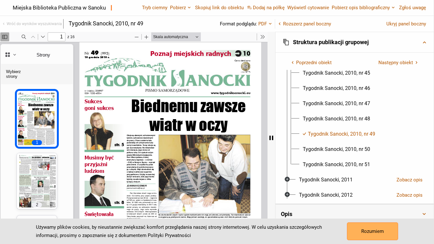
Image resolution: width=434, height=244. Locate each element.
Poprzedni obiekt (314, 62)
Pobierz (178, 7)
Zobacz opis (410, 180)
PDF (262, 24)
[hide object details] (271, 138)
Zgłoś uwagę (412, 7)
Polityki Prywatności (169, 235)
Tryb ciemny (154, 7)
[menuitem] (336, 73)
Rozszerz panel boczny (307, 24)
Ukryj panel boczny (406, 24)
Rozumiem (372, 231)
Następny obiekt (395, 62)
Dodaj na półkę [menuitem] (269, 7)
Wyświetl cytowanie (308, 7)
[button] (354, 42)
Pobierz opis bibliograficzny (361, 7)
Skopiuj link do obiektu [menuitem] (219, 7)
